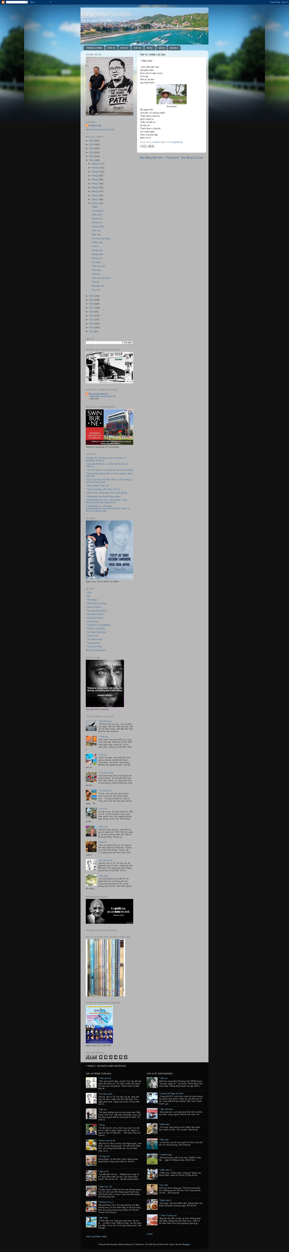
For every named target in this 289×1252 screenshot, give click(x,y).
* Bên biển (103, 1218)
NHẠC (150, 48)
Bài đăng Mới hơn (151, 157)
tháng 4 (95, 195)
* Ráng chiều (97, 254)
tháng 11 (96, 168)
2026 (92, 140)
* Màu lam (96, 230)
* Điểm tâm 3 (165, 1200)
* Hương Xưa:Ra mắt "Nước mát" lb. (103, 489)
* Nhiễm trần (97, 242)
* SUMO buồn (165, 1155)
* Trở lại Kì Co (104, 791)
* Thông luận (92, 636)
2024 (92, 148)
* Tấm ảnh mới (98, 266)
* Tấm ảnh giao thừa (100, 278)
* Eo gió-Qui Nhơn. (95, 618)
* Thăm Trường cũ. (168, 1215)
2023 (92, 152)
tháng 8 (95, 179)
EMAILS (174, 48)
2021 (92, 160)
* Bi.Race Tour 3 (106, 1202)
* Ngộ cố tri (103, 1171)
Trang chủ (172, 157)
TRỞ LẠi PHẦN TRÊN (96, 1237)
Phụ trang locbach (98, 394)
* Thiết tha (103, 737)
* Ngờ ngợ (96, 234)
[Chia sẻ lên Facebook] (150, 146)
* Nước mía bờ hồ (106, 1140)
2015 (92, 316)
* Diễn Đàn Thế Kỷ (94, 614)
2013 (92, 324)
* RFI (88, 596)
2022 (92, 156)
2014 (92, 319)
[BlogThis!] (144, 146)
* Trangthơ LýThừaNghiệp (98, 625)
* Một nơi (102, 1109)
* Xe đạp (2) (104, 1156)
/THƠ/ (150, 1234)
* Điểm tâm (164, 1124)
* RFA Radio (91, 600)
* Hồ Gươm (96, 222)
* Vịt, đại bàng (104, 721)
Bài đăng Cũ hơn (192, 157)
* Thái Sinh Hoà (105, 773)
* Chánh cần (97, 219)
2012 (92, 327)
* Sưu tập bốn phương (96, 611)
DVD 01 (111, 48)
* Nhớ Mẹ (95, 274)
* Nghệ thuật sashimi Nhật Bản (102, 396)
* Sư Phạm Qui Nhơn (96, 632)
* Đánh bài (96, 270)
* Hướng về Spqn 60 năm (171, 1093)
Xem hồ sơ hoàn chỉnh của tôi (100, 129)
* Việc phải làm (166, 1109)
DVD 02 (124, 48)
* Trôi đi (94, 246)
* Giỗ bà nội (96, 250)
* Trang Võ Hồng (94, 646)
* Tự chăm (96, 262)
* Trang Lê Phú (93, 643)
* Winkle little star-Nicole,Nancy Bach (103, 496)
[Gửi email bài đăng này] (141, 146)
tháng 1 (95, 203)
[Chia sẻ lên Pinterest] (152, 146)
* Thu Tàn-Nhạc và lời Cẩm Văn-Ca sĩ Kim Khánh (109, 470)
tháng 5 (95, 191)
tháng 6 (95, 187)
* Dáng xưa (96, 258)
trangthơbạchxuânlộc (106, 14)
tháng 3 (95, 199)
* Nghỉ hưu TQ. (105, 1187)
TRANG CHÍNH (94, 48)
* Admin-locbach (93, 607)
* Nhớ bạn (103, 827)
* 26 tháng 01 (97, 211)
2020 (92, 296)
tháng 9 (95, 175)
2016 (92, 312)
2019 (92, 300)
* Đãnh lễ (102, 842)
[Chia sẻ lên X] (147, 146)
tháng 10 (96, 172)
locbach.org (95, 125)
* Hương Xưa (92, 621)
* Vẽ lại (101, 1125)
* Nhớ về (163, 1078)
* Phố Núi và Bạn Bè (95, 628)
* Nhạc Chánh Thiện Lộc (97, 486)
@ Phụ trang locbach (96, 650)
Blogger (186, 1244)
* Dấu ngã (103, 876)
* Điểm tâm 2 (165, 1170)
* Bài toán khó (97, 286)
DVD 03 (137, 48)
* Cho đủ (95, 282)
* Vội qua (102, 755)
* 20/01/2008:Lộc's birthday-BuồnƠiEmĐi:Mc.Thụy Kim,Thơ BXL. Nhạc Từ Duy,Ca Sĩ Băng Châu (108, 508)
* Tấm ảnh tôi (104, 1078)
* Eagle (94, 207)
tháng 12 (96, 164)
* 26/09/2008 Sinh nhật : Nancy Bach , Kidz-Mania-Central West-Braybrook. (106, 501)
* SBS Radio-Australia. (96, 603)
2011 (91, 331)
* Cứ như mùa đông (100, 238)
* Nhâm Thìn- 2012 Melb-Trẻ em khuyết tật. (106, 493)
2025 (92, 144)
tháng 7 (95, 183)
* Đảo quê (164, 1139)
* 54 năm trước (105, 860)
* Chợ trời (95, 290)
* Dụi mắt (163, 1185)
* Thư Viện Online (94, 639)
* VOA (89, 592)
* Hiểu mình (96, 215)
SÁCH (161, 48)
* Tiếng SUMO (97, 226)
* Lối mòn (102, 809)
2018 (92, 304)
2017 (92, 308)
